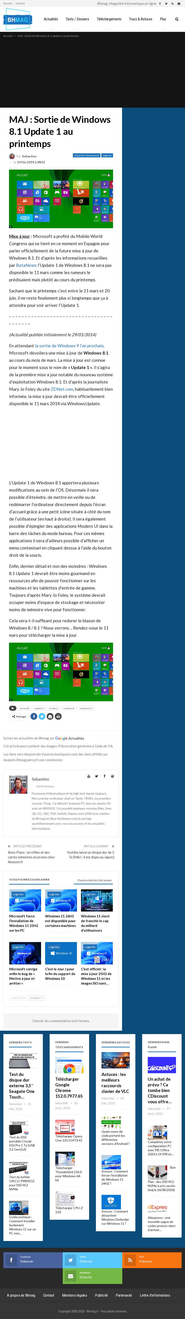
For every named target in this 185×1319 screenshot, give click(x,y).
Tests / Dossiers (77, 19)
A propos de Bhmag (21, 1295)
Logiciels (107, 155)
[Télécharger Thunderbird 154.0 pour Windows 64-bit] (65, 1159)
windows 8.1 (86, 708)
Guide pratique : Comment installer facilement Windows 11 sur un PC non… (22, 1225)
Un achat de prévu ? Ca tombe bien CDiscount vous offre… (160, 1090)
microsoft (24, 708)
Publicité (101, 1295)
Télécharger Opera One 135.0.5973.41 (68, 1138)
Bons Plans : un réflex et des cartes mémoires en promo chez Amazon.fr (31, 857)
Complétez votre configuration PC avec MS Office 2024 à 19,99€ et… (161, 1148)
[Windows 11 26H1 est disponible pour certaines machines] (61, 900)
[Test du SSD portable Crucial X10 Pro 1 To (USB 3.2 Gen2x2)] (18, 1128)
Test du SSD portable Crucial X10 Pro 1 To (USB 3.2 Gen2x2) (22, 1143)
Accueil (7, 3)
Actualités (51, 19)
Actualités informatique (86, 155)
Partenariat (124, 1295)
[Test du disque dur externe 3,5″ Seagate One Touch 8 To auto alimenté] (23, 1060)
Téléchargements (109, 19)
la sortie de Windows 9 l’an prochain (69, 345)
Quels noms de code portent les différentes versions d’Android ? (116, 1138)
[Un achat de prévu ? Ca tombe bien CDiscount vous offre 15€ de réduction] (162, 1065)
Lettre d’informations (155, 1295)
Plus (163, 19)
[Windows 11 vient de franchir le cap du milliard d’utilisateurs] (97, 900)
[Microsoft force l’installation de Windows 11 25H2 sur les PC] (25, 900)
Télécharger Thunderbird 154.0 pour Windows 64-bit (68, 1174)
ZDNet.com (62, 389)
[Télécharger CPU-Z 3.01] (65, 1198)
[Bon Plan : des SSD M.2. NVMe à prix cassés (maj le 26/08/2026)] (157, 1172)
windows (53, 708)
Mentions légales (74, 1295)
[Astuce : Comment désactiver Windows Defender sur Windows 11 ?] (111, 1202)
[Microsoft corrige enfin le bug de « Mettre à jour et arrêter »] (25, 953)
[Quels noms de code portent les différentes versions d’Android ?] (111, 1122)
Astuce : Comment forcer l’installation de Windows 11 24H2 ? (115, 1177)
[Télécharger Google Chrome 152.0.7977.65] (69, 1065)
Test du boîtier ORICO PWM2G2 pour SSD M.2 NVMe (22, 1183)
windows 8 (68, 708)
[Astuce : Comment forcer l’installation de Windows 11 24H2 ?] (111, 1162)
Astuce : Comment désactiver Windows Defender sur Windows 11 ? (115, 1217)
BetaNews (26, 265)
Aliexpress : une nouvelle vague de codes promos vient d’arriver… (162, 1224)
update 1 (39, 708)
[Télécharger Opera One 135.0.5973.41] (65, 1127)
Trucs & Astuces (140, 19)
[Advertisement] (92, 72)
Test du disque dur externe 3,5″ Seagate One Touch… (22, 1085)
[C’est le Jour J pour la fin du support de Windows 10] (61, 953)
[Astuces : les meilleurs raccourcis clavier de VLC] (116, 1060)
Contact (20, 3)
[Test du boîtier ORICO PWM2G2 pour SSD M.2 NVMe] (18, 1168)
